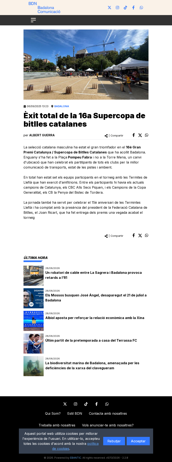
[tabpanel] (86, 321)
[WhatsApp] (141, 7)
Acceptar (138, 441)
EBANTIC (75, 457)
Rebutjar (114, 441)
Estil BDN (74, 413)
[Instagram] (117, 7)
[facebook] (134, 135)
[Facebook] (133, 7)
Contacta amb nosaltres (108, 413)
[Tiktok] (125, 7)
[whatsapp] (147, 135)
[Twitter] (109, 7)
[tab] (35, 257)
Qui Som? (53, 413)
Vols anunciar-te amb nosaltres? (108, 425)
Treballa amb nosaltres (57, 425)
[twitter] (140, 135)
